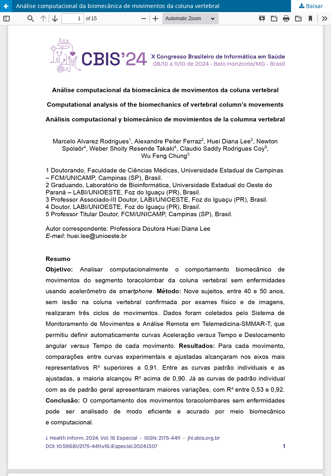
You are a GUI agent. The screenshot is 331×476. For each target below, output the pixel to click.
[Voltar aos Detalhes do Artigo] (6, 6)
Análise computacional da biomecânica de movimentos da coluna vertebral (118, 6)
